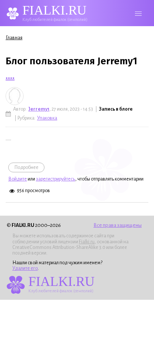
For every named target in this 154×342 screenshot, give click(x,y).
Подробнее (29, 167)
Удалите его (25, 268)
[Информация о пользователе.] (14, 96)
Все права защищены (117, 225)
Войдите (17, 179)
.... (10, 75)
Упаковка (47, 118)
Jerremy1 (38, 109)
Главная (14, 37)
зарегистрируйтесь (55, 179)
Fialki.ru (87, 241)
